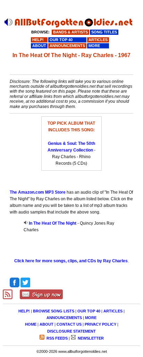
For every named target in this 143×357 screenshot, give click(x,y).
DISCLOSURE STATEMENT (71, 331)
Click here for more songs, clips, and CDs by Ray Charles (71, 260)
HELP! (24, 311)
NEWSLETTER (90, 338)
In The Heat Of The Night (52, 223)
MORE (90, 318)
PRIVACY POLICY (100, 324)
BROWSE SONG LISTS (53, 311)
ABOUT (46, 324)
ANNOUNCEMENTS (64, 318)
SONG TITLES (104, 32)
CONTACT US (69, 324)
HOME (30, 324)
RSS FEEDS (56, 338)
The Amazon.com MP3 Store (38, 192)
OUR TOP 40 (88, 311)
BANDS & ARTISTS (70, 32)
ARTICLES (113, 311)
